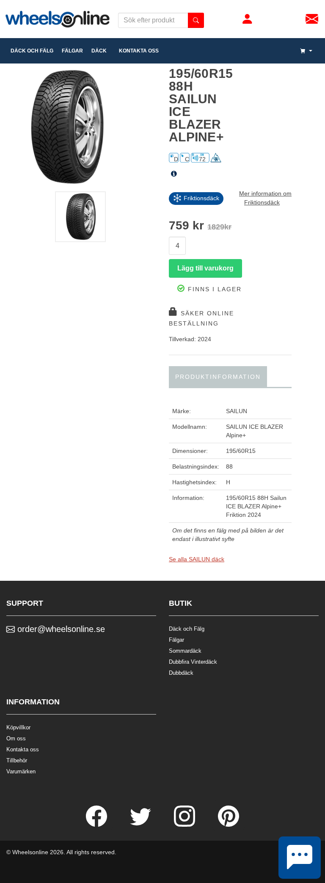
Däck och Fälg (186, 629)
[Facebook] (97, 824)
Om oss (16, 738)
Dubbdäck (181, 673)
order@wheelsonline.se (60, 629)
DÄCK (99, 51)
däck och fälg (32, 51)
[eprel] (174, 174)
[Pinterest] (228, 824)
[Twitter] (141, 824)
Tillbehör (16, 760)
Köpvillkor (18, 727)
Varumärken (21, 771)
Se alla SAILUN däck (196, 559)
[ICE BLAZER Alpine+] (81, 127)
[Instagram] (185, 824)
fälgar (72, 51)
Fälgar (176, 640)
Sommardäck (185, 651)
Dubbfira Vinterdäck (193, 662)
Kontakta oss (137, 51)
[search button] (196, 20)
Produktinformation (218, 376)
